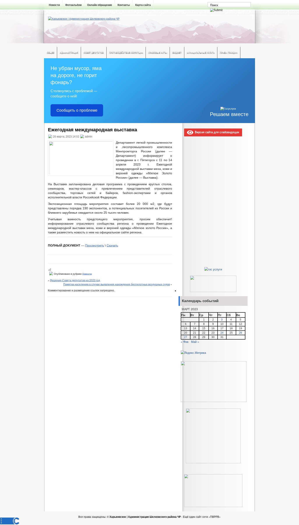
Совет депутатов (94, 52)
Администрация (69, 52)
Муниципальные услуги (201, 52)
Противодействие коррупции (126, 52)
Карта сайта (143, 5)
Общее (50, 52)
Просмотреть (94, 245)
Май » (195, 342)
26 (240, 332)
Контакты (124, 5)
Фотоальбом (73, 5)
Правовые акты (157, 52)
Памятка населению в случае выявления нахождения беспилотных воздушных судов (116, 284)
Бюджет (176, 52)
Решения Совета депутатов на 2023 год (75, 280)
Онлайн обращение (99, 5)
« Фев (184, 342)
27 (185, 337)
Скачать (112, 245)
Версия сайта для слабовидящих (216, 132)
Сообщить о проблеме (76, 110)
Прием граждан (228, 52)
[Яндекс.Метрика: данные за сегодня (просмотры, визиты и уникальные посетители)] (193, 353)
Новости (54, 5)
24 (221, 332)
